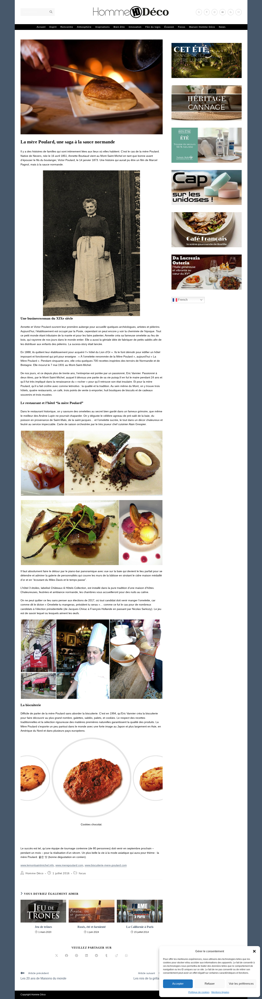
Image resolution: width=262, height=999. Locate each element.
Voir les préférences (241, 983)
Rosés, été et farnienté (91, 926)
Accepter (178, 983)
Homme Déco (34, 873)
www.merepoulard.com (69, 865)
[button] (254, 951)
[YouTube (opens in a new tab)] (222, 12)
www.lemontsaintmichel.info (37, 865)
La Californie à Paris (139, 926)
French (182, 299)
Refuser (210, 983)
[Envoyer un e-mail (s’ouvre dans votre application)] (239, 12)
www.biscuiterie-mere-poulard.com (106, 865)
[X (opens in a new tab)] (199, 12)
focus (82, 873)
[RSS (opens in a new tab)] (231, 12)
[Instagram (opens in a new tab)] (215, 12)
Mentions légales (220, 992)
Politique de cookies (198, 992)
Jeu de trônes (43, 926)
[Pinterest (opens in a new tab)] (207, 12)
